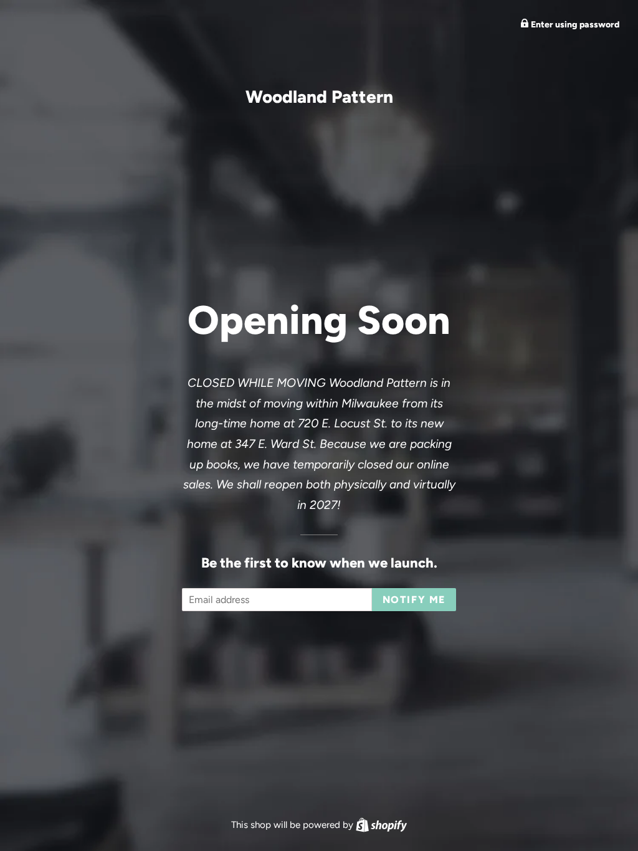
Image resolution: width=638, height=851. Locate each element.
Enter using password (574, 24)
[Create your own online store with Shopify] (381, 824)
